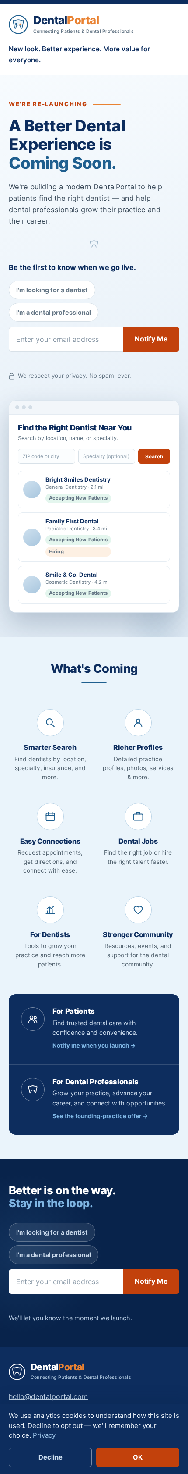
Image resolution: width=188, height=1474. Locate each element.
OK (138, 1457)
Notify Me (151, 338)
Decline (50, 1457)
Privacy (44, 1435)
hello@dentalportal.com (48, 1396)
